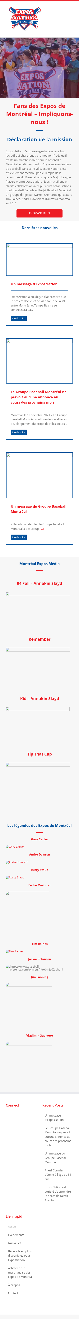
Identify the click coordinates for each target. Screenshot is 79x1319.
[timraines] (14, 951)
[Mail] (22, 1115)
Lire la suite (18, 318)
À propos (14, 1285)
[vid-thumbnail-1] (38, 593)
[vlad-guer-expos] (29, 1043)
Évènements (16, 1235)
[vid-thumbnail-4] (38, 764)
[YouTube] (17, 1115)
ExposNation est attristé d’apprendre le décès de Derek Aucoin (58, 1193)
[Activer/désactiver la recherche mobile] (64, 7)
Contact (13, 1293)
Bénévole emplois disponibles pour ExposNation (20, 1255)
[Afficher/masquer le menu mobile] (71, 7)
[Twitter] (12, 1115)
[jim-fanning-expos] (29, 984)
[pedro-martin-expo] (29, 892)
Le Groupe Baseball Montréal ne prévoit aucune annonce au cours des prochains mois (39, 397)
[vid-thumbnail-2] (38, 708)
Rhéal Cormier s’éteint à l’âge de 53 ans (58, 1174)
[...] (41, 529)
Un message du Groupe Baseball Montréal (56, 1157)
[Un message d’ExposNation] (39, 259)
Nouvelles (14, 1243)
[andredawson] (17, 862)
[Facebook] (7, 1115)
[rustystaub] (15, 877)
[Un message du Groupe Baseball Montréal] (39, 475)
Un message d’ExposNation (34, 284)
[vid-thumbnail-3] (38, 649)
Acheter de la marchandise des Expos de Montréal (20, 1272)
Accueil (12, 1226)
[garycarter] (15, 847)
